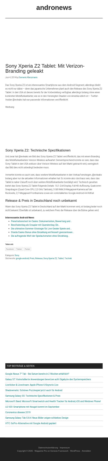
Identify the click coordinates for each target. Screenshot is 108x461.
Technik (68, 258)
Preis (32, 258)
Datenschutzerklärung (48, 447)
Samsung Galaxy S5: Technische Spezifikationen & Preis (32, 395)
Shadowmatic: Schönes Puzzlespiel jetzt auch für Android (33, 390)
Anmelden (86, 451)
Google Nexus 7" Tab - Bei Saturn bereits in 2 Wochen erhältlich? (37, 374)
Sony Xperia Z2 (50, 258)
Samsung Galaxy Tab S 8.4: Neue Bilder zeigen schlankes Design (36, 417)
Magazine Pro (41, 451)
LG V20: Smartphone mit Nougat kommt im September (32, 406)
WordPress (75, 451)
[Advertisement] (54, 38)
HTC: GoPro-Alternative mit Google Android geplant (30, 423)
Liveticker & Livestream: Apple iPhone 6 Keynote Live (31, 385)
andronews (54, 7)
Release (39, 258)
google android (22, 258)
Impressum (65, 447)
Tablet (61, 258)
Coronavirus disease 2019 (18, 412)
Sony (17, 255)
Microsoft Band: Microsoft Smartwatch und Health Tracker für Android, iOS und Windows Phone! (53, 401)
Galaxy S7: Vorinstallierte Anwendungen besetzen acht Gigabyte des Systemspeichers (48, 379)
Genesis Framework (59, 451)
